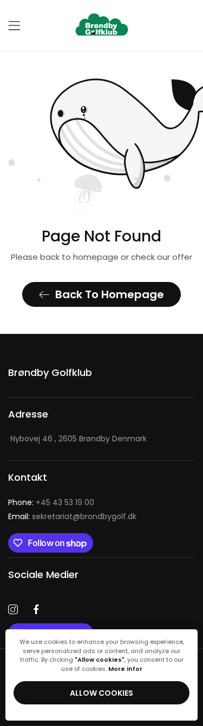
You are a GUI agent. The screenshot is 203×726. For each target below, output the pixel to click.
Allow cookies (101, 693)
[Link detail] (13, 609)
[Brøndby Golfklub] (102, 25)
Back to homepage (109, 294)
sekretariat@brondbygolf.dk (72, 516)
